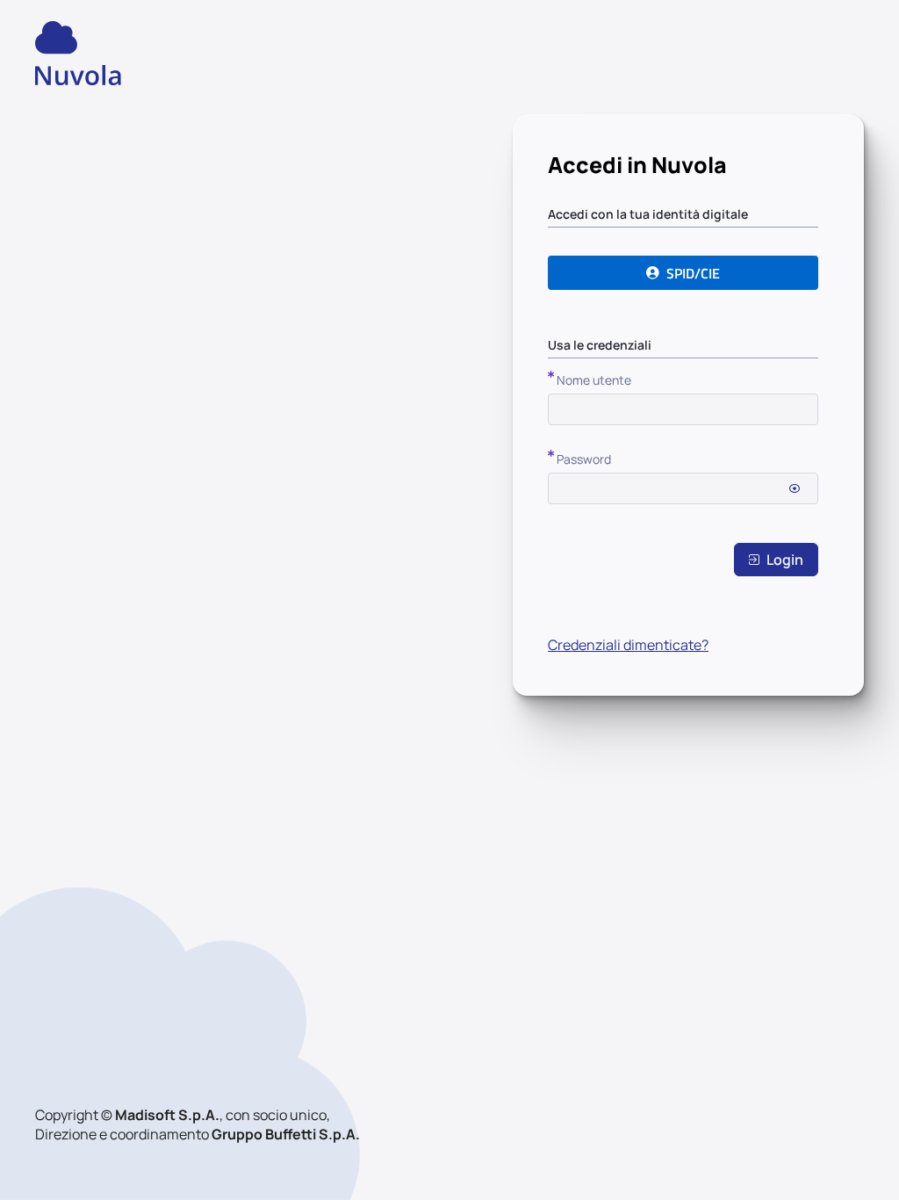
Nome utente (594, 380)
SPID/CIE (693, 273)
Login (784, 559)
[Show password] (794, 488)
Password (584, 459)
